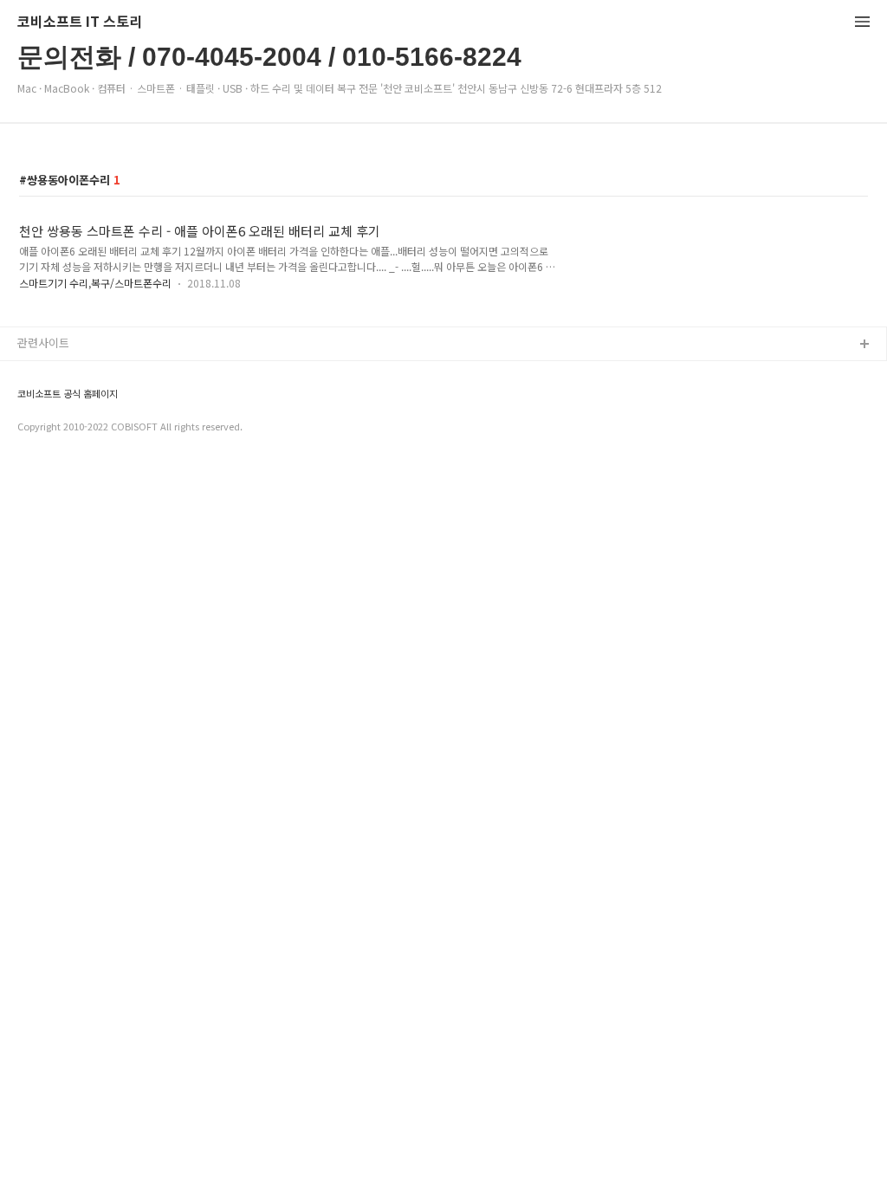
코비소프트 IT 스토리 (79, 22)
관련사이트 (43, 342)
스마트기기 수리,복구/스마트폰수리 (95, 282)
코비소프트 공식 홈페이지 (67, 393)
